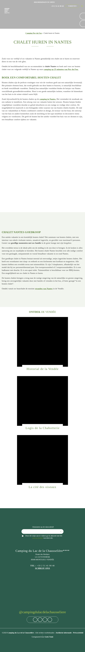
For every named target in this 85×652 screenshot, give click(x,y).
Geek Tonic (49, 637)
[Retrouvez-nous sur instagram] (40, 619)
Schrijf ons (42, 568)
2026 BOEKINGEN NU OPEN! (44, 2)
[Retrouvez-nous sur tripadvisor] (45, 619)
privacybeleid (37, 538)
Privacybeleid (78, 633)
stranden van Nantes (44, 289)
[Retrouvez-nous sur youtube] (50, 619)
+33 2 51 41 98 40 (57, 6)
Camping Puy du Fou (33, 33)
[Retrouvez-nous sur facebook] (35, 619)
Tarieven (72, 6)
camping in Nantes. (48, 99)
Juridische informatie (64, 633)
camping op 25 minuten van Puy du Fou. (61, 69)
